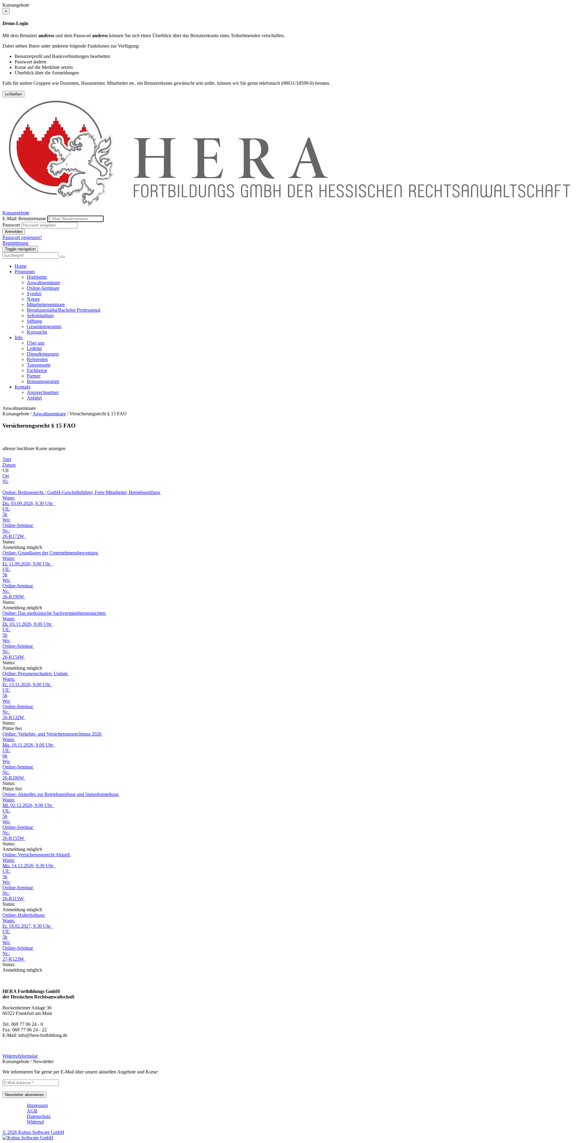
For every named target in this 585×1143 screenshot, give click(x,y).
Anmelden (14, 231)
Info (19, 337)
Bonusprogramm (43, 381)
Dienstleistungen (43, 354)
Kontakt (22, 386)
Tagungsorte (39, 364)
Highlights (37, 277)
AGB (32, 1110)
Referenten (37, 359)
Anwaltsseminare (43, 282)
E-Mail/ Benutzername (24, 218)
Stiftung (34, 321)
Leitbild (34, 348)
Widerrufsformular (20, 1056)
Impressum (37, 1105)
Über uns (35, 343)
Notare (33, 299)
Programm (25, 271)
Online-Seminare (43, 288)
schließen (13, 94)
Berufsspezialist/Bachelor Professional (63, 310)
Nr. (5, 481)
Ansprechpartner (43, 392)
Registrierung (15, 242)
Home (21, 266)
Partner (34, 375)
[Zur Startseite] (292, 207)
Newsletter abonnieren (24, 1094)
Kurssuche (37, 332)
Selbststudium (40, 315)
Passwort (11, 225)
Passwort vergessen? (22, 237)
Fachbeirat (37, 370)
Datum (9, 465)
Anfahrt (34, 397)
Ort (5, 475)
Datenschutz (39, 1116)
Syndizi (34, 293)
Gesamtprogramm (44, 326)
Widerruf (35, 1121)
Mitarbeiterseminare (46, 304)
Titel (6, 459)
